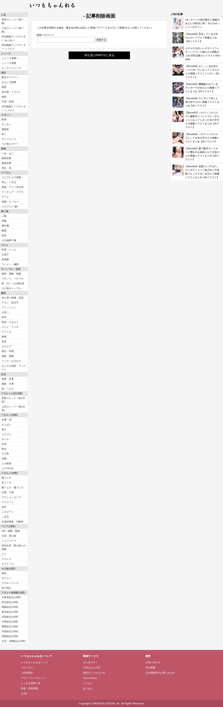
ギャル (5, 439)
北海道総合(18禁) (11, 597)
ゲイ (4, 554)
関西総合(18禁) (10, 626)
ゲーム (5, 196)
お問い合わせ (152, 662)
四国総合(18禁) (10, 636)
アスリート (8, 502)
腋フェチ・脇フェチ (13, 487)
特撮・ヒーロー (10, 201)
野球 (4, 119)
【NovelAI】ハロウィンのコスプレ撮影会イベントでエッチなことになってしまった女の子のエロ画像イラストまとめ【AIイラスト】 (202, 120)
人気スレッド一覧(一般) (13, 30)
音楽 (4, 341)
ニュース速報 (9, 63)
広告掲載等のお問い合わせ (160, 672)
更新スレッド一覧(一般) (13, 21)
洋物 (4, 458)
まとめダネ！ (90, 662)
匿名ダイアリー (10, 77)
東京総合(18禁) (10, 611)
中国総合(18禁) (10, 631)
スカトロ (6, 559)
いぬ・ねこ (8, 153)
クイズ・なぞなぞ (11, 361)
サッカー (6, 124)
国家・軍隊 (8, 356)
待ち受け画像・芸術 (13, 297)
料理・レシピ (9, 249)
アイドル (6, 331)
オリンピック (9, 139)
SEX (4, 507)
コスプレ (6, 434)
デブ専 (5, 453)
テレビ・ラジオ (10, 326)
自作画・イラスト (11, 91)
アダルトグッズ (10, 583)
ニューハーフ (9, 540)
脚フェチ (6, 477)
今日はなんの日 (91, 667)
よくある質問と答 (30, 683)
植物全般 (6, 163)
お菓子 (5, 254)
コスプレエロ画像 (11, 177)
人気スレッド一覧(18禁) (13, 408)
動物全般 (6, 158)
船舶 (4, 230)
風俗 (4, 573)
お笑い (5, 312)
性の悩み (6, 587)
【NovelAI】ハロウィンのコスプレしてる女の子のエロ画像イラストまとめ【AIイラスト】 (202, 138)
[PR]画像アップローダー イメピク (14, 47)
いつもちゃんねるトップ (34, 662)
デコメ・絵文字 (10, 302)
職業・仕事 (8, 383)
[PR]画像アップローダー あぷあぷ (14, 38)
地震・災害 (8, 379)
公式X (24, 693)
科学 (4, 317)
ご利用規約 (27, 672)
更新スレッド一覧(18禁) (13, 400)
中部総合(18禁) (10, 621)
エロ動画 (6, 463)
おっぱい (6, 424)
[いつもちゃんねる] (52, 8)
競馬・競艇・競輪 (11, 273)
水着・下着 (8, 492)
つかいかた (27, 667)
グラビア (6, 346)
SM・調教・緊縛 (11, 531)
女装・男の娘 (9, 535)
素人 (4, 429)
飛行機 (5, 225)
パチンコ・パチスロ (13, 278)
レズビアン (8, 511)
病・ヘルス (8, 388)
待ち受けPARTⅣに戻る (99, 55)
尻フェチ (6, 482)
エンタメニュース (11, 67)
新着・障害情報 (29, 688)
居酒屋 (5, 259)
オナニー (6, 578)
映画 (4, 336)
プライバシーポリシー (33, 678)
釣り (4, 134)
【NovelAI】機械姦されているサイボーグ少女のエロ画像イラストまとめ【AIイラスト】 (202, 88)
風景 (4, 87)
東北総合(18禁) (10, 602)
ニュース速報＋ (10, 58)
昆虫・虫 (6, 167)
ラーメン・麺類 (10, 264)
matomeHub (90, 678)
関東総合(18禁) (10, 607)
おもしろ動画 (9, 82)
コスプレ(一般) (10, 206)
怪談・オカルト (10, 322)
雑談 (4, 96)
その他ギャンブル (11, 288)
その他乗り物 (9, 240)
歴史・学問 (8, 351)
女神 (4, 444)
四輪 (4, 220)
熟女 (4, 448)
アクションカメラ (11, 497)
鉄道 (4, 235)
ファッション (9, 307)
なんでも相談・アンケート (14, 367)
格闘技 (5, 129)
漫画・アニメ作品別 (13, 187)
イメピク (88, 683)
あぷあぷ (88, 688)
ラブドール (8, 563)
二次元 (5, 516)
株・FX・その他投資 (13, 283)
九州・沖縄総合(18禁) (14, 641)
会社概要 (150, 667)
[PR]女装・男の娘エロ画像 (14, 547)
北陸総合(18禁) (10, 616)
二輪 (4, 216)
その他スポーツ (10, 143)
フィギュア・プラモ (13, 191)
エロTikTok (7, 468)
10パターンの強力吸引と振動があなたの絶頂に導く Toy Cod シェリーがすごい (202, 23)
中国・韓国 (8, 101)
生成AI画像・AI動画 (12, 521)
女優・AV (7, 419)
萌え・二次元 (9, 182)
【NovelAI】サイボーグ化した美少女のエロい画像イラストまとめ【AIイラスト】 (202, 102)
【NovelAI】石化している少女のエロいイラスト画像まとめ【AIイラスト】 (201, 38)
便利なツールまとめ (94, 672)
